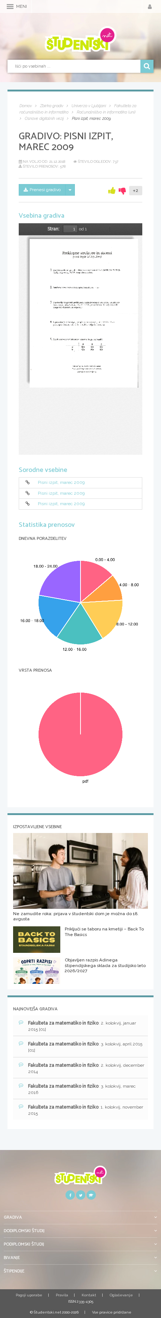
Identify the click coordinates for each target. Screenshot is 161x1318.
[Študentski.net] (80, 39)
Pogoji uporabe (29, 1295)
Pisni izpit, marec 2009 (61, 482)
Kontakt (89, 1295)
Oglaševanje (121, 1295)
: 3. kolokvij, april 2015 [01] (85, 1047)
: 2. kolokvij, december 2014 (86, 1068)
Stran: (54, 228)
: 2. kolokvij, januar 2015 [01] (82, 1026)
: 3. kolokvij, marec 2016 (82, 1089)
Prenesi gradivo (45, 189)
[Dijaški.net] (80, 1178)
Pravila (62, 1295)
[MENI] (10, 6)
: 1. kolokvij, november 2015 (85, 1110)
